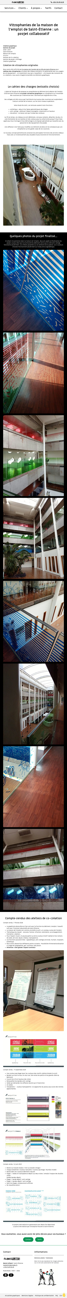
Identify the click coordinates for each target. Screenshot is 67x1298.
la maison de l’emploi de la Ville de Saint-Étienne (38, 69)
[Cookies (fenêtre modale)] (64, 1295)
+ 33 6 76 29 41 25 (8, 1267)
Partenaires (49, 1258)
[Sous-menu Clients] (27, 8)
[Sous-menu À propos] (41, 8)
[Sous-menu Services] (14, 8)
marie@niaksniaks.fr (10, 1265)
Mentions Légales (39, 1258)
